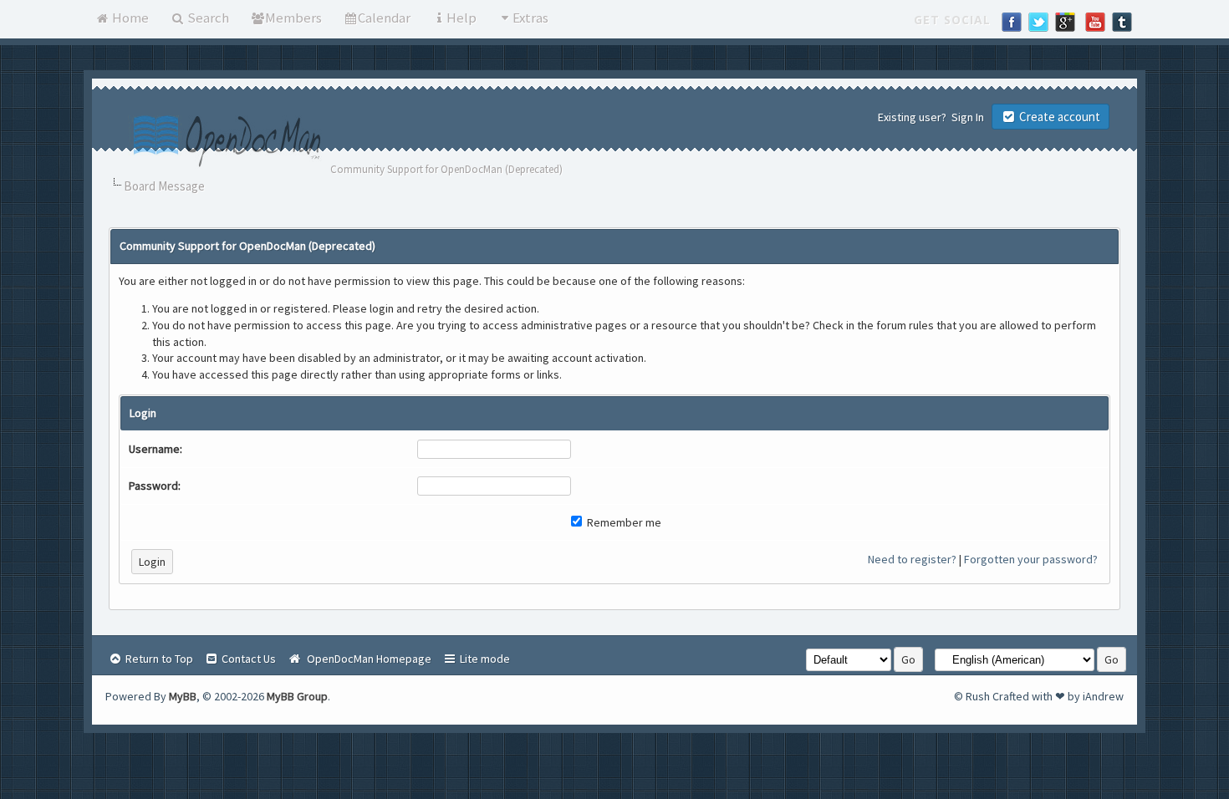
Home (129, 17)
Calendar (384, 17)
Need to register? (912, 559)
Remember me (622, 522)
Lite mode (483, 658)
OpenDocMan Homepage (366, 658)
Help (461, 17)
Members (293, 17)
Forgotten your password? (1031, 559)
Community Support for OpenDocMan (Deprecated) (446, 169)
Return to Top (158, 658)
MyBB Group (297, 696)
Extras (530, 17)
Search (207, 17)
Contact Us (247, 658)
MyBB (182, 696)
